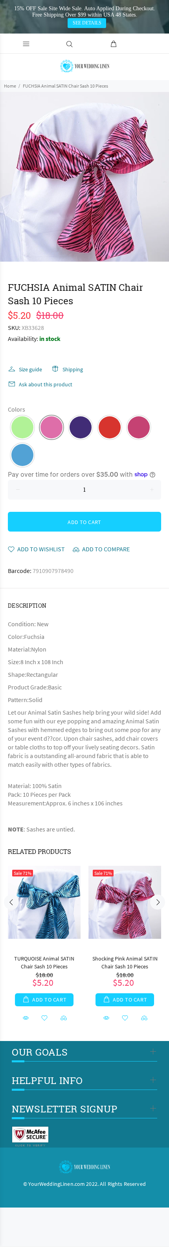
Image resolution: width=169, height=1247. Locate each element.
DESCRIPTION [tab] (27, 605)
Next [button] (157, 902)
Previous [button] (11, 902)
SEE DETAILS (87, 23)
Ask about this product (45, 384)
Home (10, 86)
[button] (22, 427)
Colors (16, 409)
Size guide (30, 369)
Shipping (72, 369)
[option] (84, 177)
